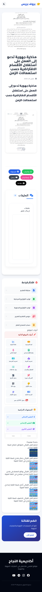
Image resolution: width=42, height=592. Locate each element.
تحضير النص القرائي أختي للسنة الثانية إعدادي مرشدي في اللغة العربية (21, 486)
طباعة (19, 183)
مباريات (29, 435)
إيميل (13, 177)
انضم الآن (30, 535)
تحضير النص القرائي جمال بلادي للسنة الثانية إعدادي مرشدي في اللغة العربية (22, 459)
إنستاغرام (25, 177)
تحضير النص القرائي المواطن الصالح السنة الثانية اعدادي (22, 446)
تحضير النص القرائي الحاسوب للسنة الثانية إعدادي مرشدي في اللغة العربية (23, 499)
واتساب (26, 171)
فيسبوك (13, 171)
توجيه (13, 435)
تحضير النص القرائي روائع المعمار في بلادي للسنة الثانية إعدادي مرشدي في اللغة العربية (21, 473)
